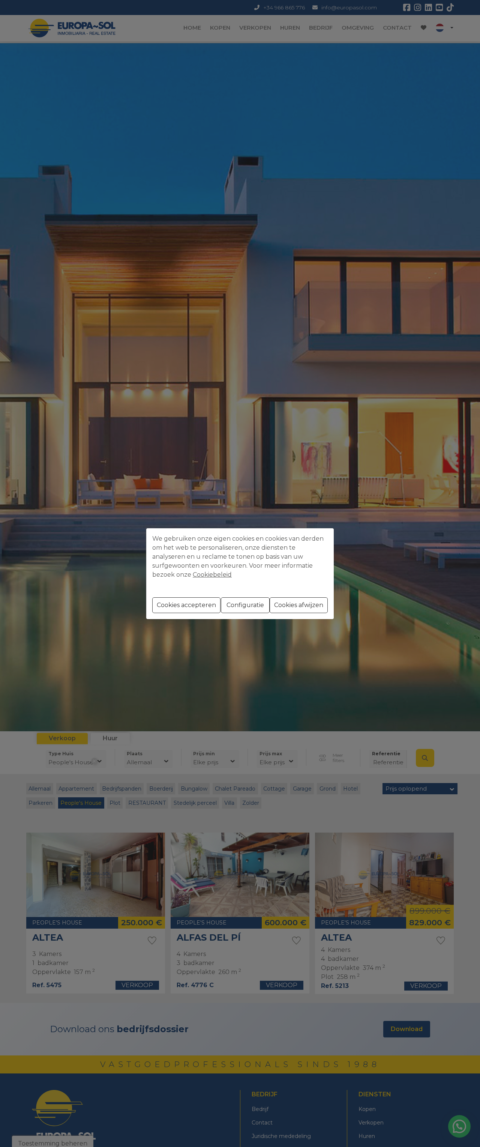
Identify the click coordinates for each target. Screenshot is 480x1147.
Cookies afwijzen (298, 605)
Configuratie (245, 605)
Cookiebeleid (212, 574)
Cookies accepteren (186, 605)
